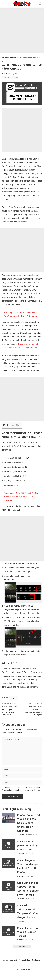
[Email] (17, 77)
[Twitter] (6, 77)
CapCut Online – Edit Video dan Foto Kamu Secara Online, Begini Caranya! (29, 822)
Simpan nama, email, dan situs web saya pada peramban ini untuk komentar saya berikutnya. (22, 788)
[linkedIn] (11, 77)
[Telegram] (14, 77)
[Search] (39, 3)
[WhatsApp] (8, 77)
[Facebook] (3, 77)
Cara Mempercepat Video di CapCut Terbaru (28, 931)
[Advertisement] (22, 30)
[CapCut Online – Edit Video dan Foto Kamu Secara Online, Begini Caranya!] (8, 818)
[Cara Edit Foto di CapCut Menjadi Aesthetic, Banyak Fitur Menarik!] (8, 886)
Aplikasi (6, 61)
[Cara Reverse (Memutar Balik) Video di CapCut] (8, 844)
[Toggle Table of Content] (17, 425)
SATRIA (4, 74)
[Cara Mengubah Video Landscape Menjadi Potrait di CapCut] (8, 863)
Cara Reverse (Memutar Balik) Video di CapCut (27, 845)
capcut (14, 698)
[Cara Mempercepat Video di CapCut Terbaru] (8, 931)
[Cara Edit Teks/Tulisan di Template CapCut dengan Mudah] (8, 908)
